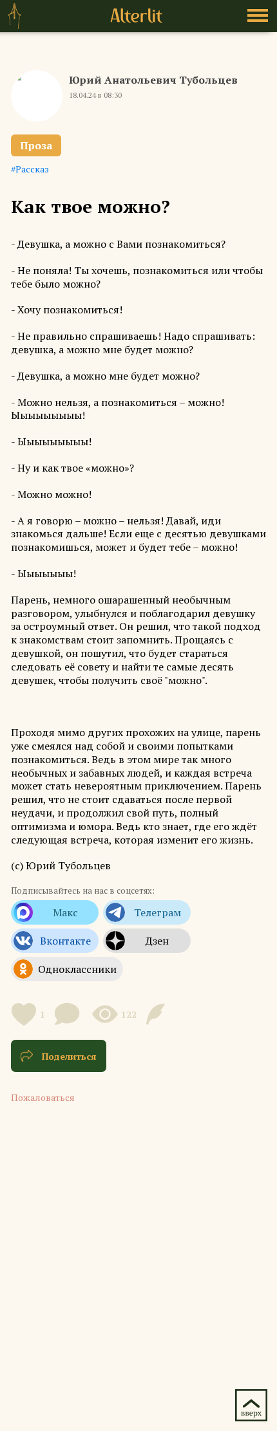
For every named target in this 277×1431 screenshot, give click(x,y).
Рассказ (32, 169)
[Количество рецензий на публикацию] (157, 1014)
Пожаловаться (43, 1097)
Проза (36, 145)
